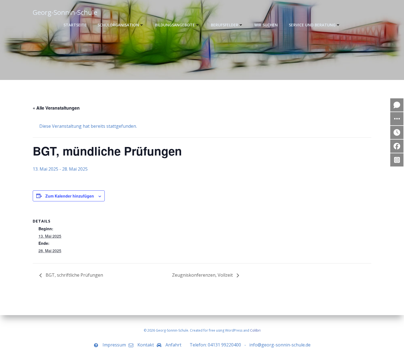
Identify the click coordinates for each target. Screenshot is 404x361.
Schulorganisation (118, 24)
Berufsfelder (224, 24)
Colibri (255, 330)
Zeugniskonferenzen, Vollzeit (203, 275)
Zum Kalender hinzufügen (69, 196)
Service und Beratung (312, 24)
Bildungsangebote (175, 24)
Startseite (75, 24)
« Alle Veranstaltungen (56, 108)
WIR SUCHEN (266, 24)
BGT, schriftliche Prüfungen (74, 275)
